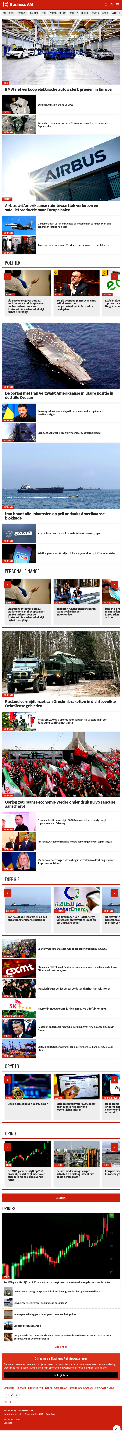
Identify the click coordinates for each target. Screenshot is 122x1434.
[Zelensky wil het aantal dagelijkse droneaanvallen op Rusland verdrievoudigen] (19, 405)
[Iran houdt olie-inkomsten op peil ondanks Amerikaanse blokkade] (61, 445)
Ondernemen (8, 13)
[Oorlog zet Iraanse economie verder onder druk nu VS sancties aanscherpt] (61, 733)
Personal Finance (58, 13)
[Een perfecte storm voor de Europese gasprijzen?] (8, 1300)
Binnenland (59, 602)
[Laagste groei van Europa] (8, 1323)
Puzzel (6, 112)
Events (48, 1388)
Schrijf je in (61, 1375)
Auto (6, 82)
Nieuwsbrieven (35, 1388)
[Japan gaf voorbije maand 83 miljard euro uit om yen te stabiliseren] (19, 237)
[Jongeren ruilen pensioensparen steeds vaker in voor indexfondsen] (77, 580)
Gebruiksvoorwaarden (81, 1388)
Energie (84, 13)
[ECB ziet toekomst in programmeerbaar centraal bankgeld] (19, 425)
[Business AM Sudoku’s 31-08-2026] (19, 97)
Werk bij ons (60, 1388)
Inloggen (21, 1388)
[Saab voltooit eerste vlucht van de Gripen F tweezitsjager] (19, 525)
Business (7, 199)
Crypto (95, 13)
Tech (44, 13)
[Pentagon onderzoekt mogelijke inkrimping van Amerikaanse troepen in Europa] (19, 1021)
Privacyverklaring (104, 1388)
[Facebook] (6, 1394)
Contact (8, 1422)
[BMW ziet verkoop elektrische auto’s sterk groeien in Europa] (61, 20)
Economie (22, 13)
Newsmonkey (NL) (13, 1413)
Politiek (34, 13)
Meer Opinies (86, 1346)
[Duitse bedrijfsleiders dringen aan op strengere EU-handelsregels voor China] (19, 1040)
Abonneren (9, 1388)
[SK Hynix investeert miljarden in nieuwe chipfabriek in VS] (19, 1001)
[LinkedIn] (17, 1394)
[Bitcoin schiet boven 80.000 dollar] (28, 1075)
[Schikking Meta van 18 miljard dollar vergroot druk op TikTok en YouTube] (19, 545)
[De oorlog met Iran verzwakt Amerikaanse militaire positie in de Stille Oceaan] (61, 324)
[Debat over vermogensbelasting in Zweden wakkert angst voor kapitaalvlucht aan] (19, 854)
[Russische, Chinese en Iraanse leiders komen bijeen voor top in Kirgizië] (19, 834)
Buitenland (8, 132)
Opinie (105, 13)
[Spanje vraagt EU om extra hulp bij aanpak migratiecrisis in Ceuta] (19, 941)
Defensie (7, 1036)
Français (7, 1401)
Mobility (73, 13)
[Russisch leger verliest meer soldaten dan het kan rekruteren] (19, 981)
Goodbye (50, 1413)
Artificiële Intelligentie (13, 1016)
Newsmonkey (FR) (34, 1413)
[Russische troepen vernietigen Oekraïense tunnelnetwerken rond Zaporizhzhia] (19, 117)
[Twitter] (11, 1394)
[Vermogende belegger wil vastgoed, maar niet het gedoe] (8, 1311)
